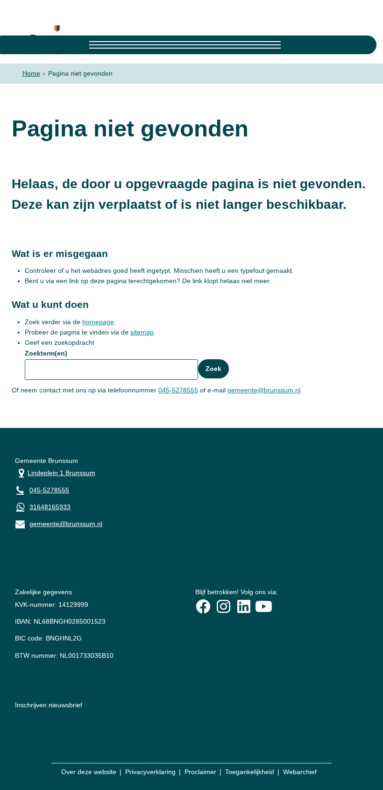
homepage (98, 322)
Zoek (213, 368)
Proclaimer (200, 772)
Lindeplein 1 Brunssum (55, 472)
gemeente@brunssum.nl (263, 390)
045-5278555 (178, 390)
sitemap (142, 332)
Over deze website (88, 772)
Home (31, 73)
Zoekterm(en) (46, 353)
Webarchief (300, 772)
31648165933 (50, 507)
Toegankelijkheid (249, 772)
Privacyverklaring (150, 772)
